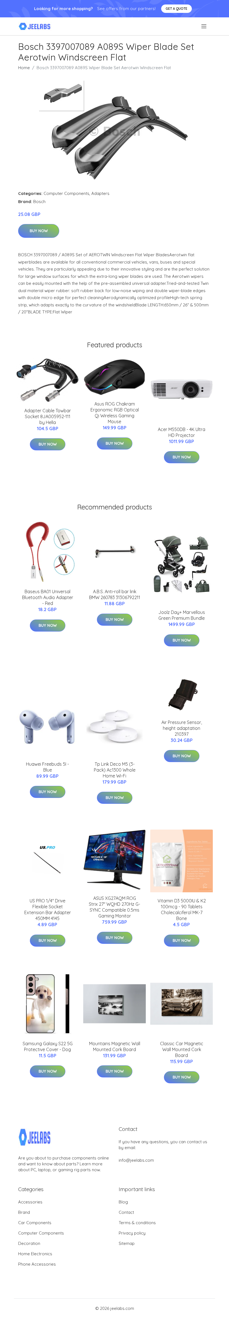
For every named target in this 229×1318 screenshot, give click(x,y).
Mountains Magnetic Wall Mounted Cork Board (114, 1046)
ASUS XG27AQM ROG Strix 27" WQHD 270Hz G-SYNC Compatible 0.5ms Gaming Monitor (114, 907)
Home (24, 67)
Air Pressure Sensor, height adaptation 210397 (181, 728)
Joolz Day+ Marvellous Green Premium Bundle (181, 615)
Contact (126, 1212)
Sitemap (127, 1243)
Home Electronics (35, 1253)
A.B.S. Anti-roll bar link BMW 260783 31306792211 (114, 594)
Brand (24, 1212)
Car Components (34, 1222)
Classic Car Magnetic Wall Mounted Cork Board (181, 1049)
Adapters (100, 193)
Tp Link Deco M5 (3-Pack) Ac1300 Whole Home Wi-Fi (114, 770)
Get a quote (176, 8)
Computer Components (66, 193)
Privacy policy (132, 1233)
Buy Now (39, 230)
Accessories (30, 1202)
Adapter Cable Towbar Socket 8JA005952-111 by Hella (47, 416)
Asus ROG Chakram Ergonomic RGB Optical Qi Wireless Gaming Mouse (114, 412)
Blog (123, 1202)
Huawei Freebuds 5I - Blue (47, 767)
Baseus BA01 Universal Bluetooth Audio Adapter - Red (47, 597)
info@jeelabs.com (136, 1160)
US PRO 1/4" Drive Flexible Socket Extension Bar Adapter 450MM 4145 (47, 909)
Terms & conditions (137, 1222)
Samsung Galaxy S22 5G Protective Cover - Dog (48, 1046)
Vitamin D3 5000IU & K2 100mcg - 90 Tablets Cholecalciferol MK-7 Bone (182, 909)
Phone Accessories (37, 1264)
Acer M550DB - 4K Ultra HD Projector (181, 432)
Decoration (29, 1243)
